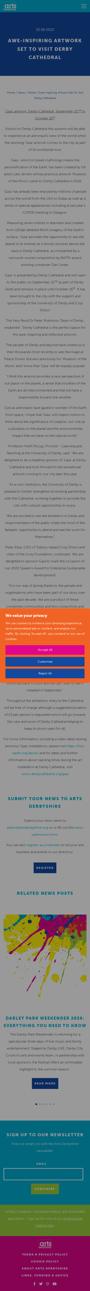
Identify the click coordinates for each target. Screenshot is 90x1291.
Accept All (45, 650)
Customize (45, 661)
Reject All (45, 673)
